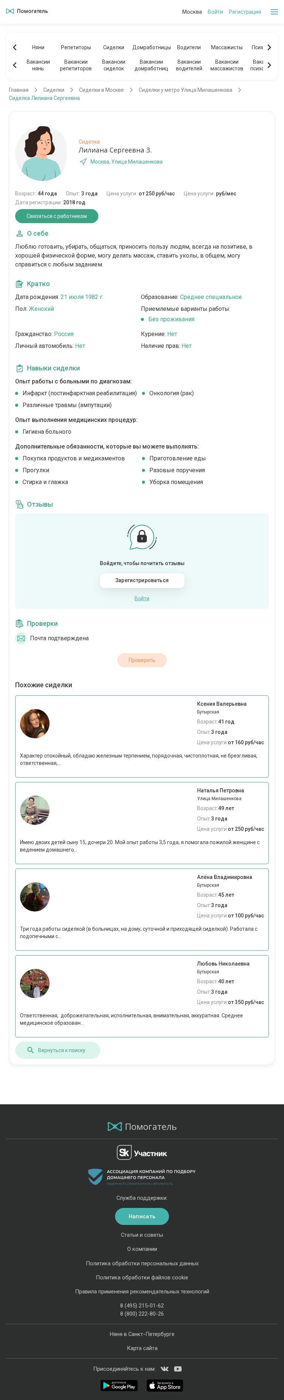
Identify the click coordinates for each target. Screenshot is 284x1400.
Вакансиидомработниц (151, 65)
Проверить (142, 660)
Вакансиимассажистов (226, 65)
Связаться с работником (57, 216)
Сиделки (113, 47)
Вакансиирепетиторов (76, 65)
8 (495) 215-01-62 (142, 1305)
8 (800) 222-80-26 (142, 1313)
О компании (142, 1249)
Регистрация (245, 12)
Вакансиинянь (38, 65)
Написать (142, 1216)
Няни (38, 47)
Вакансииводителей (189, 65)
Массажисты (227, 47)
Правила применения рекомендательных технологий (142, 1291)
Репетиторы (76, 47)
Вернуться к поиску (61, 1050)
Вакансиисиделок (113, 65)
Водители (189, 47)
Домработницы (151, 47)
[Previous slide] (15, 47)
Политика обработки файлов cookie (142, 1277)
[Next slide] (269, 47)
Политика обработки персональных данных (142, 1263)
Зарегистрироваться (142, 580)
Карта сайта (142, 1348)
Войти (215, 12)
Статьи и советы (142, 1235)
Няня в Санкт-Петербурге (142, 1334)
